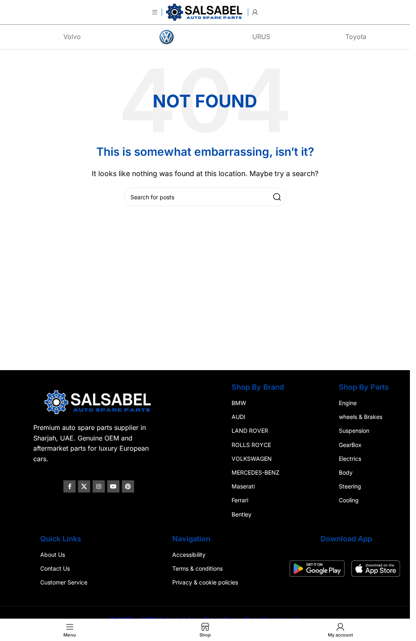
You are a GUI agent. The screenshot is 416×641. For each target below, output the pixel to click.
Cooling (349, 500)
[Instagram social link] (99, 486)
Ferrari (240, 500)
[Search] (277, 197)
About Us (52, 554)
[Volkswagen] (166, 37)
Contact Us (55, 568)
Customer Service (63, 582)
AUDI (238, 416)
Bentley (241, 514)
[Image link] (99, 401)
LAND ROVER (250, 430)
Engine (348, 402)
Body (346, 472)
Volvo (72, 37)
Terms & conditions (197, 568)
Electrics (350, 458)
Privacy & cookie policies (205, 582)
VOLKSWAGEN (252, 458)
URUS (261, 37)
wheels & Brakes (360, 416)
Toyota (355, 37)
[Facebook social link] (69, 486)
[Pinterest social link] (128, 486)
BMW (239, 402)
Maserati (243, 486)
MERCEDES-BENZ (256, 472)
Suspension (354, 430)
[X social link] (84, 486)
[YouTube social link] (113, 486)
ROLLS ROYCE (251, 444)
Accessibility (189, 554)
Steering (350, 486)
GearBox (350, 444)
